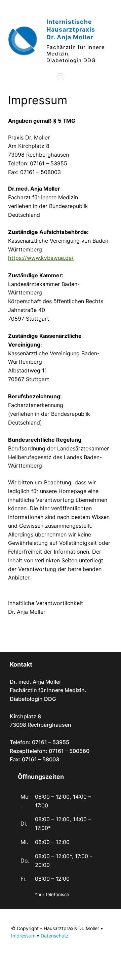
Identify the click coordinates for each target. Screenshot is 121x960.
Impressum (23, 935)
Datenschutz (55, 935)
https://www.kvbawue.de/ (41, 257)
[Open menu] (60, 76)
